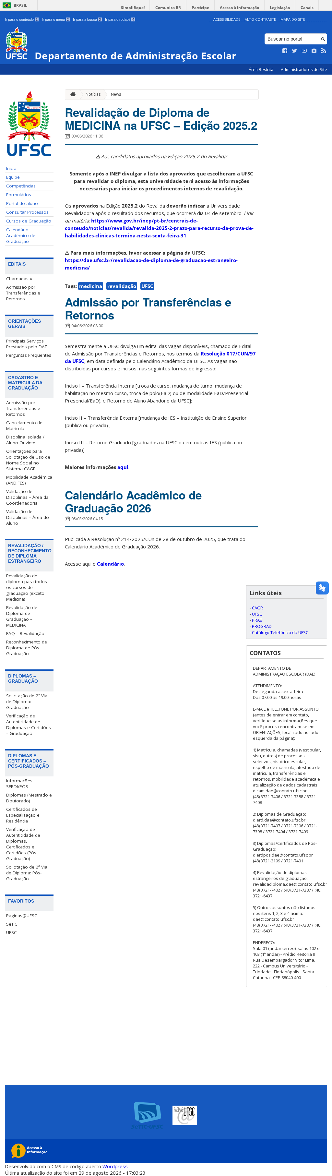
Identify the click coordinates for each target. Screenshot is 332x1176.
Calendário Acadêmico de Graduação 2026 (133, 501)
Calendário (110, 563)
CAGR (257, 608)
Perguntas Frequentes (28, 355)
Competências (21, 186)
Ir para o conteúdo (21, 19)
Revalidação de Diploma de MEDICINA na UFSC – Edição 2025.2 (161, 118)
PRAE (257, 620)
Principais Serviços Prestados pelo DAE (26, 344)
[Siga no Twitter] (294, 51)
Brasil (20, 5)
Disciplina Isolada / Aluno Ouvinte (25, 440)
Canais (307, 7)
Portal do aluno (22, 203)
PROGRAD (262, 626)
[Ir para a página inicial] (71, 95)
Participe (200, 7)
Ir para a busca (87, 19)
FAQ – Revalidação (25, 633)
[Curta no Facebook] (285, 51)
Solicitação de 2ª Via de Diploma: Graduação (26, 701)
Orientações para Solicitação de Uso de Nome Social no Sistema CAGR (28, 460)
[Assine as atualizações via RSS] (323, 51)
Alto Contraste (260, 19)
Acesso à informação (239, 7)
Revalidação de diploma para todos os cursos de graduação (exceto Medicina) (26, 587)
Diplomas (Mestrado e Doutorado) (29, 798)
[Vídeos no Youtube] (304, 51)
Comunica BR (168, 7)
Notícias (93, 94)
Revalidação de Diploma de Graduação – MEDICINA (21, 616)
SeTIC (12, 924)
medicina (90, 286)
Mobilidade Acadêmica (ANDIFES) (29, 480)
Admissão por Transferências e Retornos (23, 293)
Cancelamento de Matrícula (24, 425)
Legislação (280, 7)
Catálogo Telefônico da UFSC (280, 632)
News (116, 94)
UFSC (11, 932)
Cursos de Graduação (28, 221)
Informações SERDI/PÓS (19, 783)
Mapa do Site (292, 19)
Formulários (18, 195)
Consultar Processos (27, 212)
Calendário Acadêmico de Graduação (20, 235)
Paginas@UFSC (21, 915)
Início (11, 168)
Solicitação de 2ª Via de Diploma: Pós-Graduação (26, 873)
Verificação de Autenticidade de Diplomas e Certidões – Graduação (28, 724)
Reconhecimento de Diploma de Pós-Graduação (26, 647)
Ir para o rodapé (119, 19)
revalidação (121, 286)
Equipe (13, 177)
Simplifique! (133, 7)
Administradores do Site (304, 69)
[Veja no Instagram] (314, 51)
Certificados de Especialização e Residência (23, 815)
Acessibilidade (226, 19)
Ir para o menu (55, 19)
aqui (122, 467)
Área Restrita (261, 69)
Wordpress (115, 1166)
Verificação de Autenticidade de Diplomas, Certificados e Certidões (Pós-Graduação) (23, 843)
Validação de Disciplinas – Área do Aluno (27, 517)
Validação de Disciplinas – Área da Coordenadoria (27, 497)
